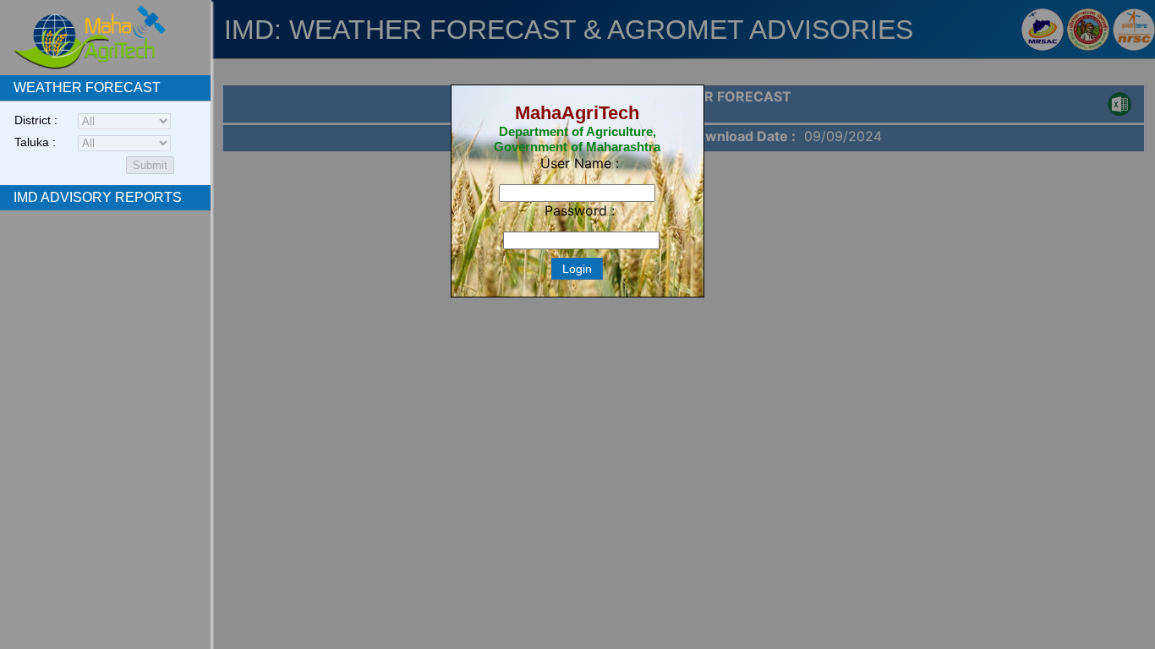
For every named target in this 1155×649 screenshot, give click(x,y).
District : (35, 120)
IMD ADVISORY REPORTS (98, 197)
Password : (580, 210)
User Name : (579, 163)
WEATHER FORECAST (87, 87)
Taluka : (35, 142)
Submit (150, 165)
